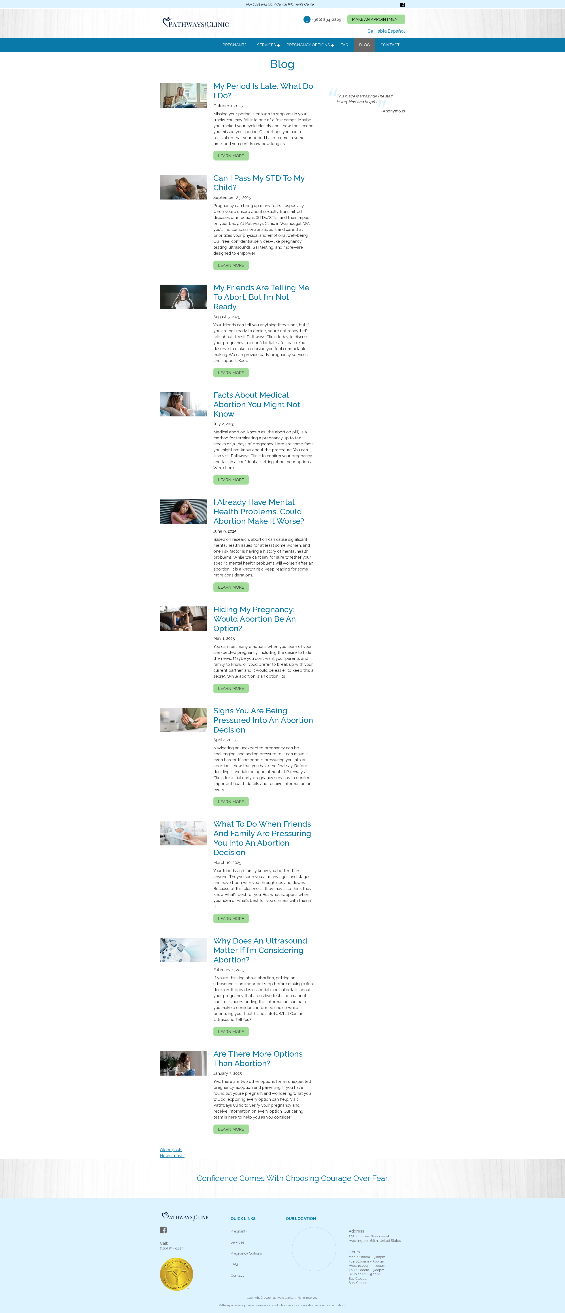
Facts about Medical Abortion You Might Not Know (256, 404)
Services (266, 45)
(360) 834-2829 (327, 19)
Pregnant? (234, 45)
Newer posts (172, 1155)
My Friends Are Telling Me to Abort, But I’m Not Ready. (261, 297)
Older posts (171, 1149)
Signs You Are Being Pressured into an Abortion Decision (263, 720)
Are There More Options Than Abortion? (258, 1058)
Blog (364, 45)
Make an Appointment (376, 19)
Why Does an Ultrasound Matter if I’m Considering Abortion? (260, 950)
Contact (390, 45)
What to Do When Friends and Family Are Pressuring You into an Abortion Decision (262, 838)
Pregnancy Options (308, 45)
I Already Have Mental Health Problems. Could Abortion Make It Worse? (258, 511)
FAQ (344, 45)
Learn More (231, 155)
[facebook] (402, 5)
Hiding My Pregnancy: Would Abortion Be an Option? (254, 619)
